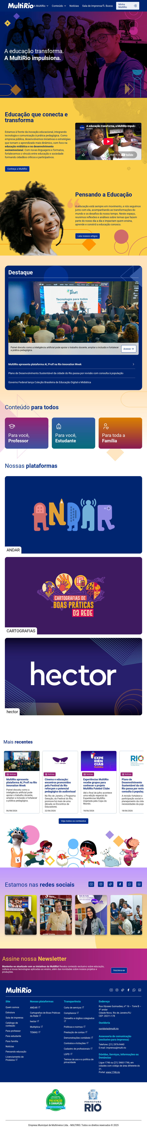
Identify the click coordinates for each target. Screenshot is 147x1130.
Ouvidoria (104, 1022)
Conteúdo (57, 5)
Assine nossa (34, 958)
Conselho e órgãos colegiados (79, 1018)
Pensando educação (16, 1051)
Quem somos (12, 1007)
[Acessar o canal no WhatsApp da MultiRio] (134, 990)
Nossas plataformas (41, 1001)
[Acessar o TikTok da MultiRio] (122, 990)
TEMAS (34, 1032)
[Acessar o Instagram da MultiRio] (117, 990)
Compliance (70, 1013)
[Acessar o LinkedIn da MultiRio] (139, 990)
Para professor (13, 1031)
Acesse (127, 349)
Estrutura (10, 1012)
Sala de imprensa (14, 1017)
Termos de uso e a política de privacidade (78, 1061)
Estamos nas (40, 884)
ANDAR (34, 1007)
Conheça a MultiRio (17, 168)
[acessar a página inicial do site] (21, 6)
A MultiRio (39, 5)
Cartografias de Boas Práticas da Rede (45, 1014)
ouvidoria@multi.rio (109, 1028)
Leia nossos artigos (87, 236)
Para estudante (13, 1036)
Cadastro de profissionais (77, 1048)
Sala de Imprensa (92, 5)
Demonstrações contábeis (77, 1037)
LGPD (67, 1054)
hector (33, 1021)
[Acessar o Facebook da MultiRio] (128, 990)
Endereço (104, 1001)
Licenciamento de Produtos (15, 1058)
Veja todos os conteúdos (73, 821)
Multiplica (35, 1027)
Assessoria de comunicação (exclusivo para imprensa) (115, 1038)
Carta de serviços (73, 1007)
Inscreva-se (119, 970)
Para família (12, 1041)
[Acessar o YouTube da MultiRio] (111, 990)
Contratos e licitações (75, 1043)
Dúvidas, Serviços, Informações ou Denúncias (119, 1056)
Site (8, 1001)
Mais (18, 742)
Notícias (74, 5)
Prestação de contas (74, 1032)
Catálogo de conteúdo (12, 1024)
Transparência (72, 1001)
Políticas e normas (73, 1027)
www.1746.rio (113, 1072)
